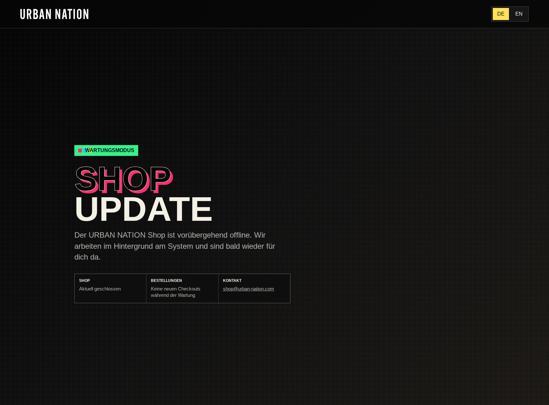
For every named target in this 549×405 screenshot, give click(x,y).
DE (501, 14)
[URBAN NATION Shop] (54, 14)
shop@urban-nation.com (248, 288)
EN (519, 14)
